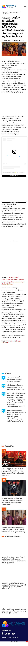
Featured (6, 14)
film (12, 341)
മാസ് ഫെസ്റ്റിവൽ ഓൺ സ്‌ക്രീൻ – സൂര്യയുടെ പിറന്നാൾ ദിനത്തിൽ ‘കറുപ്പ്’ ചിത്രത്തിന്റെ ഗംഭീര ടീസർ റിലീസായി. (13, 472)
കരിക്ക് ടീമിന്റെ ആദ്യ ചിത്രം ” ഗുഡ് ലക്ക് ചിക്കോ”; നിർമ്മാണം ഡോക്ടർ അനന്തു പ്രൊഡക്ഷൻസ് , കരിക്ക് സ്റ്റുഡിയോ (14, 560)
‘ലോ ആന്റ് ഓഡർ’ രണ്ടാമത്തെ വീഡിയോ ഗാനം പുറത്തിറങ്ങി (14, 379)
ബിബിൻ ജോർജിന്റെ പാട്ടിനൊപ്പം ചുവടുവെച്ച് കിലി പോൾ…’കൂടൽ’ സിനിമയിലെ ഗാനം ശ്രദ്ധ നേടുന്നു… (14, 530)
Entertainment (14, 12)
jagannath (6, 40)
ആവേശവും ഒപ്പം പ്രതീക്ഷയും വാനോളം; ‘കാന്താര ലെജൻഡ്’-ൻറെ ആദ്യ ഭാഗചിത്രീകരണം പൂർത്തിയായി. (12, 501)
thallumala (5, 342)
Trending (9, 446)
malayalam (17, 341)
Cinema (4, 12)
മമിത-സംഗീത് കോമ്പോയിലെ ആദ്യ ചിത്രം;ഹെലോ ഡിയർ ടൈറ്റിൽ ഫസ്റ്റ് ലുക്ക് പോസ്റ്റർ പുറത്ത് (14, 611)
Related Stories (13, 536)
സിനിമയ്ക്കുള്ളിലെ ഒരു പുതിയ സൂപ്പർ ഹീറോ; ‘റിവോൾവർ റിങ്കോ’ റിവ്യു (15, 387)
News (8, 373)
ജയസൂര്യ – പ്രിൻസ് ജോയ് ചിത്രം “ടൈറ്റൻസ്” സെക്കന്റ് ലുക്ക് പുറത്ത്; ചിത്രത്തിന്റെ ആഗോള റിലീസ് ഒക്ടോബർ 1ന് (14, 586)
